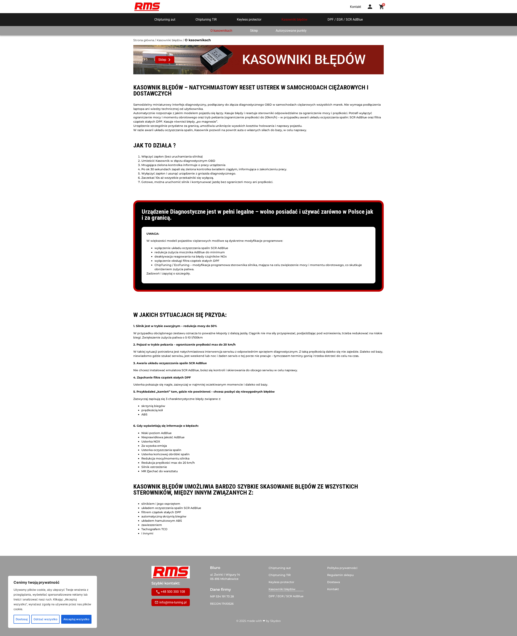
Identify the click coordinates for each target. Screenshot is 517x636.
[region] (52, 602)
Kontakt (333, 589)
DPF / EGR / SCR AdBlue (345, 19)
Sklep (254, 31)
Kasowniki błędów (294, 19)
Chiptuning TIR (206, 19)
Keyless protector (249, 19)
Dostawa (333, 582)
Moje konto (371, 11)
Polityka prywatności (342, 568)
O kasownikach (221, 31)
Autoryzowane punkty (291, 31)
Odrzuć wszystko (45, 619)
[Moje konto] (370, 6)
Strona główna (143, 40)
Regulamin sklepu (340, 575)
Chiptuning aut (164, 19)
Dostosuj (21, 619)
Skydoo (275, 621)
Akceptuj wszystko (76, 619)
